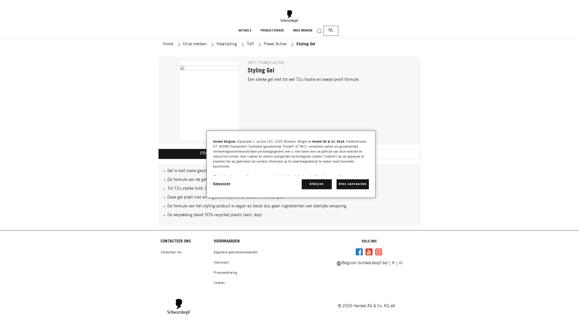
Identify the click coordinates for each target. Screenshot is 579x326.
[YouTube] (369, 252)
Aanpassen (221, 184)
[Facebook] (359, 252)
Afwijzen (317, 184)
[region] (291, 164)
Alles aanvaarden (353, 184)
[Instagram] (378, 252)
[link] (393, 263)
